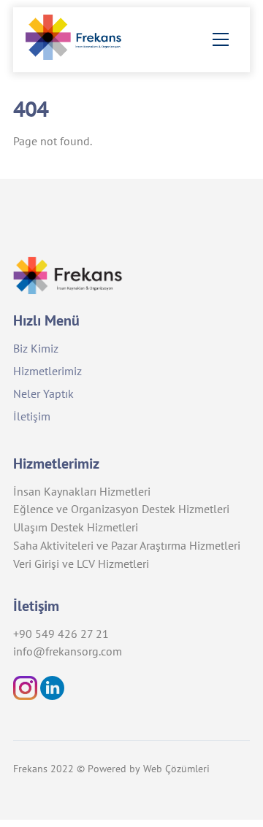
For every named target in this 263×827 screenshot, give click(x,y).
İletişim (31, 416)
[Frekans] (80, 54)
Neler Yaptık (43, 393)
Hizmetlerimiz (47, 371)
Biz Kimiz (35, 348)
